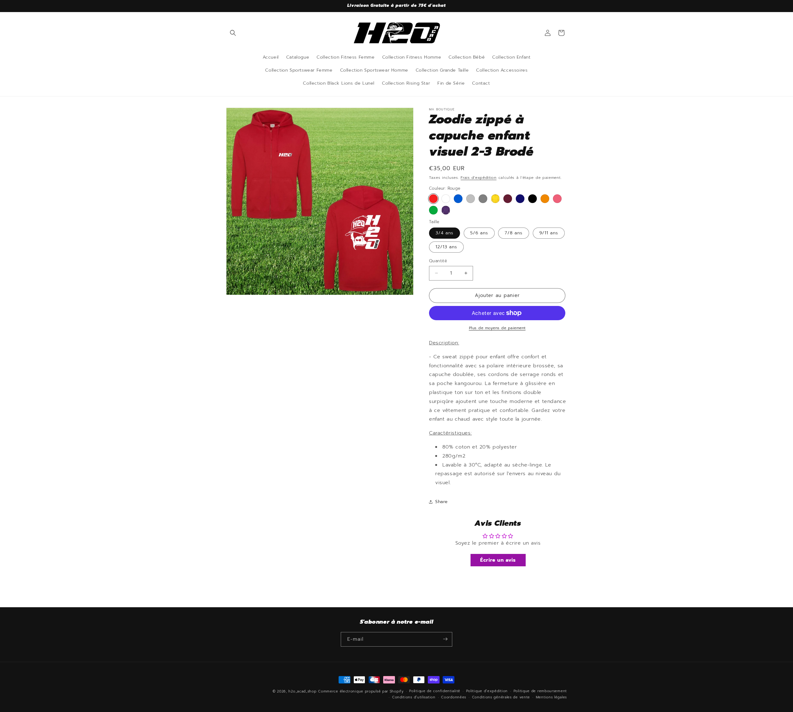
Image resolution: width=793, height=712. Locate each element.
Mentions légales (551, 697)
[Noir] (532, 198)
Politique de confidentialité (434, 691)
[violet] (445, 210)
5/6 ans (479, 233)
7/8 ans (514, 233)
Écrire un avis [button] (497, 560)
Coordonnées (453, 697)
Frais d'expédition (479, 177)
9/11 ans (548, 233)
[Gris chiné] (470, 198)
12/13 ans (446, 247)
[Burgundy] (507, 198)
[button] (233, 33)
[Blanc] (445, 198)
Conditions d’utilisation (414, 697)
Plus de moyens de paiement (497, 328)
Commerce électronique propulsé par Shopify (360, 691)
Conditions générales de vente (501, 697)
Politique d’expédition (487, 691)
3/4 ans (444, 233)
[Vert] (433, 210)
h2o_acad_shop (302, 691)
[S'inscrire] (445, 639)
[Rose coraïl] (557, 198)
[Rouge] (433, 198)
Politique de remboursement (540, 691)
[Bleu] (458, 198)
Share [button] (441, 501)
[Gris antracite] (483, 198)
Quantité (438, 261)
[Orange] (545, 198)
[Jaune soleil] (495, 198)
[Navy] (520, 198)
